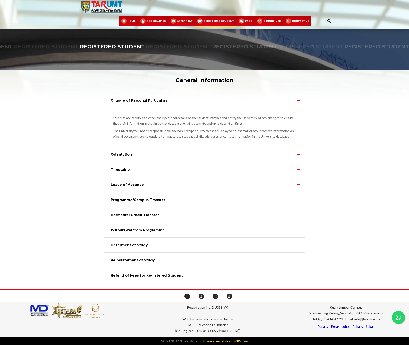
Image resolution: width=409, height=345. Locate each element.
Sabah (370, 326)
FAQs (248, 21)
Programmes (156, 21)
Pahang (358, 326)
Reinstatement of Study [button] (133, 260)
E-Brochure (272, 21)
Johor (346, 326)
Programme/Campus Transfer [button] (138, 200)
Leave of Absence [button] (127, 185)
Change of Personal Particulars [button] (139, 100)
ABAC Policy (242, 340)
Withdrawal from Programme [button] (138, 230)
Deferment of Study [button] (129, 245)
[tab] (204, 100)
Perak (335, 326)
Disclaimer (208, 340)
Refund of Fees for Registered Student (147, 275)
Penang (323, 326)
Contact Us (300, 21)
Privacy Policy (222, 340)
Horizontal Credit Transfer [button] (135, 215)
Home (131, 21)
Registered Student (218, 21)
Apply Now (184, 21)
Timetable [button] (120, 170)
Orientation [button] (121, 155)
